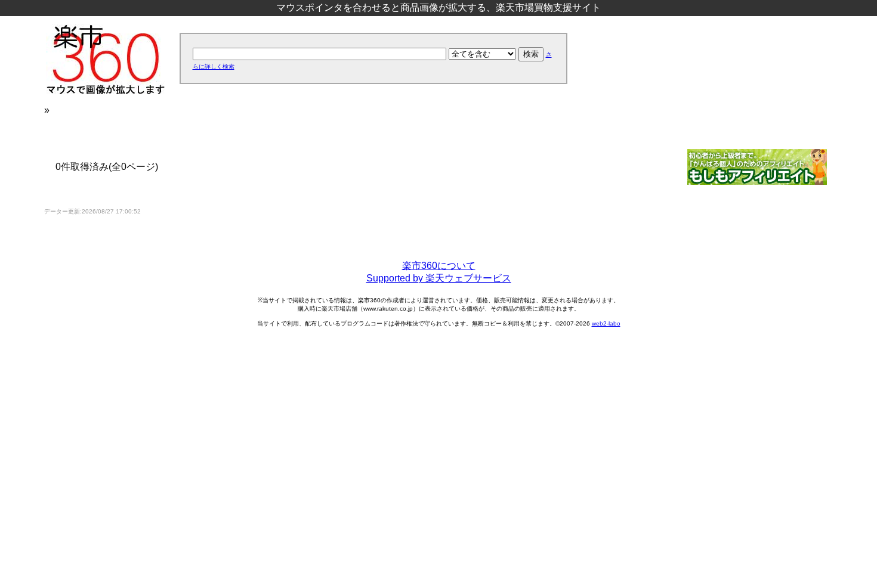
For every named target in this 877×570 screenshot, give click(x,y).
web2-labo (606, 323)
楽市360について (438, 266)
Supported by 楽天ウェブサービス (438, 278)
